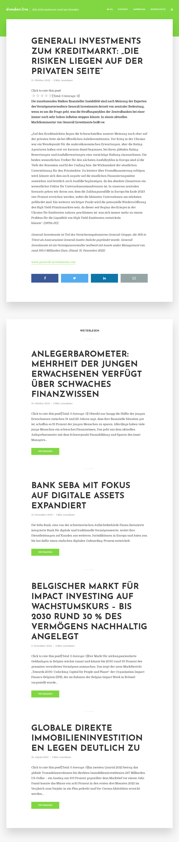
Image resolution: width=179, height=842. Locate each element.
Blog (110, 9)
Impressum (139, 9)
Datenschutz (158, 9)
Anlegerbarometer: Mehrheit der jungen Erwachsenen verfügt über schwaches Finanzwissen (86, 374)
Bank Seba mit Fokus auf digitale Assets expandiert (80, 496)
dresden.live (17, 9)
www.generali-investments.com (53, 262)
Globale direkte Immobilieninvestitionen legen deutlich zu (87, 738)
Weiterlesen (45, 451)
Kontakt (123, 9)
